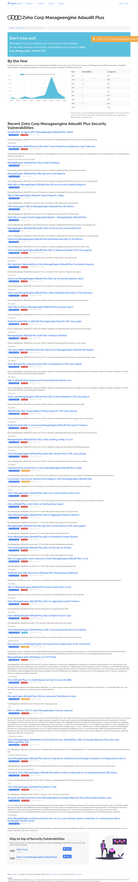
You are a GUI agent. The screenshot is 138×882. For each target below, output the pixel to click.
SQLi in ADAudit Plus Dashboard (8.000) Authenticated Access (39, 380)
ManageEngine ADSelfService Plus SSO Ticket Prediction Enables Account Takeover (51, 146)
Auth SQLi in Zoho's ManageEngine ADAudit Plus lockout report (40, 307)
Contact (61, 3)
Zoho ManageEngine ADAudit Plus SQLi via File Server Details (39, 547)
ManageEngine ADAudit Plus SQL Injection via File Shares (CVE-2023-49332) (47, 526)
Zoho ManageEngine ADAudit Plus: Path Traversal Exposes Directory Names (47, 629)
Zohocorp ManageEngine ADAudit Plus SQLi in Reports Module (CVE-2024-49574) (50, 250)
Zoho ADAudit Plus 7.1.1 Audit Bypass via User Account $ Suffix (40, 680)
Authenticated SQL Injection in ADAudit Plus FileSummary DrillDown (43, 573)
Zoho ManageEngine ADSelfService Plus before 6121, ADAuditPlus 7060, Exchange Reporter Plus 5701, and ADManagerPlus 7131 (63, 740)
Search (51, 3)
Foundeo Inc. (15, 874)
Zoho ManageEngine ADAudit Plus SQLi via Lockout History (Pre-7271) (44, 493)
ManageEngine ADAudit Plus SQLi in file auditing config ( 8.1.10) (40, 439)
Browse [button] (29, 3)
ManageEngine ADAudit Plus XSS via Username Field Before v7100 (42, 696)
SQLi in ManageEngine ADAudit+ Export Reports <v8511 (36, 195)
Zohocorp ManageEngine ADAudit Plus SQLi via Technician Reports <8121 (46, 278)
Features (41, 3)
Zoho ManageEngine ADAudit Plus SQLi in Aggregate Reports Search (43, 515)
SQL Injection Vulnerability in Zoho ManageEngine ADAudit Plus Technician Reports (51, 264)
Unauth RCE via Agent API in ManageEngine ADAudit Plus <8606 (40, 132)
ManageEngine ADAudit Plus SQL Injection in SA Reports (36, 173)
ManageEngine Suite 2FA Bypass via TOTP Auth (32, 657)
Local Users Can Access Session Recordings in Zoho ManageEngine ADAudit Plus (50, 479)
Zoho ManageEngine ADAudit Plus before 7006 (32, 787)
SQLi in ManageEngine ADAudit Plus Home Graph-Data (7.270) (39, 587)
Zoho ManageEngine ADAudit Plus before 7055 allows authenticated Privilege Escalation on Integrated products (67, 758)
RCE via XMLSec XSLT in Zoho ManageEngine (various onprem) (40, 710)
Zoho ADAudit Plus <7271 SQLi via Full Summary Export (36, 504)
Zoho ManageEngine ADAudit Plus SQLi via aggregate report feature (43, 601)
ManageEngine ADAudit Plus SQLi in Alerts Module (34, 162)
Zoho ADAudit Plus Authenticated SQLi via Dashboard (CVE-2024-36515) (45, 364)
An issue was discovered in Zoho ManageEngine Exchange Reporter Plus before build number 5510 (59, 797)
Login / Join (123, 3)
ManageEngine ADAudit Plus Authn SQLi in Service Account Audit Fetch (44, 228)
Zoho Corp (20, 28)
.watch (16, 3)
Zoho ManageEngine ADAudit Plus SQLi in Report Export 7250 (39, 615)
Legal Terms (79, 874)
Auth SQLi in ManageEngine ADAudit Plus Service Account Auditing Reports (47, 184)
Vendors (11, 28)
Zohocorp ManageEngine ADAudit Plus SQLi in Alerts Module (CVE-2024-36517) (48, 396)
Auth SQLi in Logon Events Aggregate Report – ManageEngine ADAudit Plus (47, 217)
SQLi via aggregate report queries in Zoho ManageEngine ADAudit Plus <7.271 (48, 558)
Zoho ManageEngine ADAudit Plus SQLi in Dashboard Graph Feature (43, 536)
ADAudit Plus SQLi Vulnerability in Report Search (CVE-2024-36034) (42, 411)
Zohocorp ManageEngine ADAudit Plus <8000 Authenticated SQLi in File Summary (50, 292)
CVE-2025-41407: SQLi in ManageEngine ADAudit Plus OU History (41, 206)
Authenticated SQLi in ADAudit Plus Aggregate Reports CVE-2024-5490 (44, 321)
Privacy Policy (53, 874)
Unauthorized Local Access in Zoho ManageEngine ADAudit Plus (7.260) (45, 468)
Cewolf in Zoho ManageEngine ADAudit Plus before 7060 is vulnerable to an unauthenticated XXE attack (62, 772)
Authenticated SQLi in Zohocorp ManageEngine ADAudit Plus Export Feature (47, 425)
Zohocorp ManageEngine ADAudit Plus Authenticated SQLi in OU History (45, 239)
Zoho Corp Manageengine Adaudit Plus (36, 857)
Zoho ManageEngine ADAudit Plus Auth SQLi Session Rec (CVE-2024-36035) (47, 453)
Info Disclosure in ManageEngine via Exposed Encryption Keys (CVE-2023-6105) (49, 644)
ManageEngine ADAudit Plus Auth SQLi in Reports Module (37, 335)
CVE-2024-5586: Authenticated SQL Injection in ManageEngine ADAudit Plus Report (51, 349)
